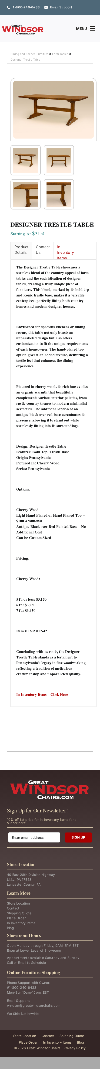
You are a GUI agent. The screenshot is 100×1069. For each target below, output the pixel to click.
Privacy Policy (74, 1048)
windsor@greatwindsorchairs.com (33, 1005)
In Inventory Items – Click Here (42, 694)
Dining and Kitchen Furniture (29, 54)
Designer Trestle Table (25, 59)
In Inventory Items (65, 251)
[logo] (23, 26)
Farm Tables (60, 54)
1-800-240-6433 (22, 987)
